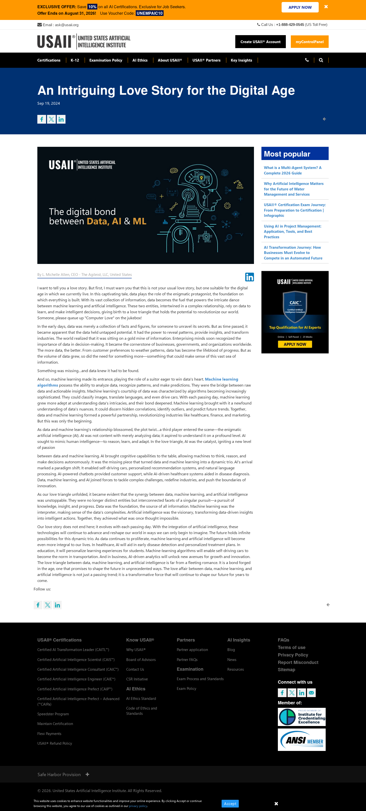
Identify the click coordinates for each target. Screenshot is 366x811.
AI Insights (238, 640)
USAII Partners (206, 60)
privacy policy (138, 806)
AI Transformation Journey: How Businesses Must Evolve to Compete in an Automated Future (293, 252)
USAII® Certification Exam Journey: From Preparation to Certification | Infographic (295, 210)
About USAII (170, 60)
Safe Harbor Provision (59, 774)
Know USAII (140, 640)
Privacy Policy (293, 654)
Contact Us (135, 669)
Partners (186, 640)
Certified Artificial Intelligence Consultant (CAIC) (78, 669)
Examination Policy (105, 60)
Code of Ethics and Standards (141, 711)
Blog (231, 649)
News (231, 659)
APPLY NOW (300, 7)
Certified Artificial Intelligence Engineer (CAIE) (76, 678)
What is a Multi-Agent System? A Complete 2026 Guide (293, 170)
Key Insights (241, 60)
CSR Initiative (137, 678)
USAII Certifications (59, 640)
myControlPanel (310, 41)
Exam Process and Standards (200, 678)
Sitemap (286, 669)
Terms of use (291, 647)
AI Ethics (140, 60)
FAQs (283, 640)
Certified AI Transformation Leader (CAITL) (73, 649)
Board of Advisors (141, 659)
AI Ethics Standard (141, 698)
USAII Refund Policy (54, 743)
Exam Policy (186, 688)
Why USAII (136, 649)
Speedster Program (53, 713)
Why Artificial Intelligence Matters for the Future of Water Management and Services (294, 189)
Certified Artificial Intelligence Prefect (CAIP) (75, 688)
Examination (190, 669)
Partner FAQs (187, 659)
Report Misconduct (298, 662)
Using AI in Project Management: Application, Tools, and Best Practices (292, 231)
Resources (235, 669)
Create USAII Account (261, 41)
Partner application (192, 649)
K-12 (75, 60)
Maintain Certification (55, 723)
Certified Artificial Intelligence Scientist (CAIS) (76, 659)
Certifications (49, 60)
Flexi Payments (49, 733)
